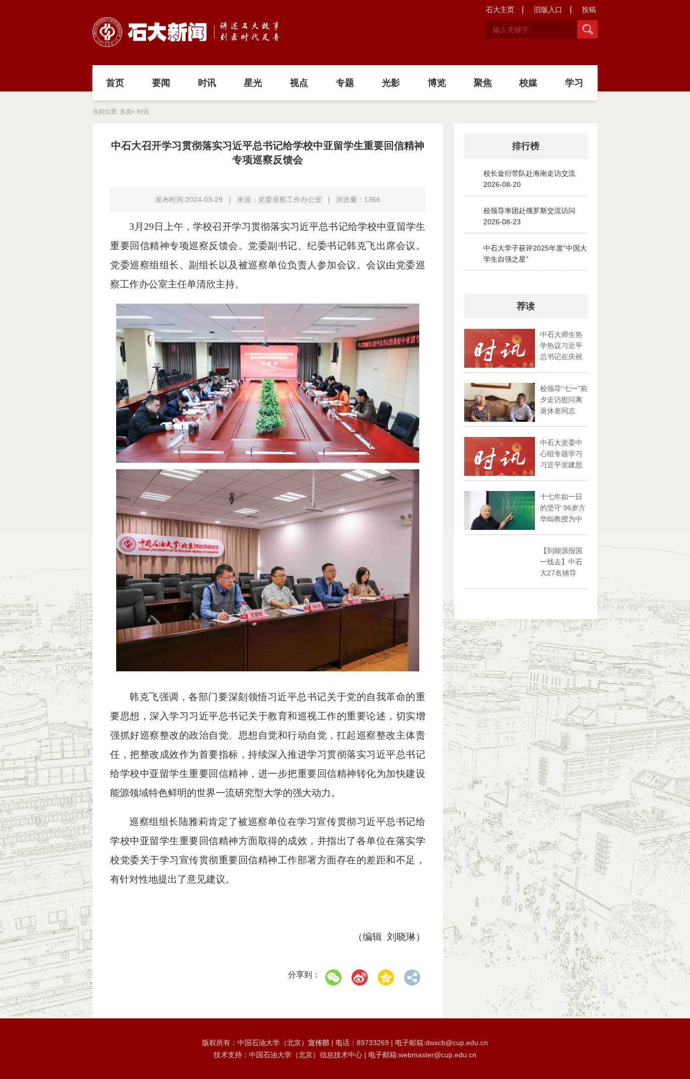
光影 (391, 83)
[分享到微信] (333, 977)
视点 (299, 83)
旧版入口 (548, 10)
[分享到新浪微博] (360, 977)
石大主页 (500, 10)
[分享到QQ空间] (386, 977)
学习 (574, 83)
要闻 (161, 83)
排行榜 (525, 146)
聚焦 (483, 83)
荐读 (526, 306)
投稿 (589, 10)
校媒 (528, 83)
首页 (115, 83)
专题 (345, 83)
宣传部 (319, 1043)
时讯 (207, 83)
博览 (437, 83)
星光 (253, 83)
